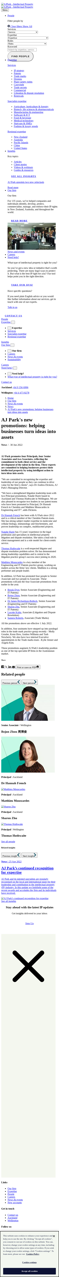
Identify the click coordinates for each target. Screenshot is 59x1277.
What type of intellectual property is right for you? (32, 376)
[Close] (54, 1236)
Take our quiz (22, 285)
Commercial (20, 90)
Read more (19, 221)
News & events (15, 356)
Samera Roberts (15, 618)
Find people (20, 56)
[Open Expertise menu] (13, 322)
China (17, 145)
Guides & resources (23, 170)
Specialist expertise (17, 101)
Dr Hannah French (10, 515)
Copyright (19, 84)
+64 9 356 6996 (20, 387)
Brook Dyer (13, 589)
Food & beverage (22, 117)
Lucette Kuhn (14, 612)
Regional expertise (17, 131)
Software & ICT (22, 115)
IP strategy (19, 70)
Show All (27, 26)
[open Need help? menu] (9, 373)
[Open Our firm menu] (12, 345)
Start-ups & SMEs (23, 123)
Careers (11, 254)
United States (20, 148)
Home (11, 398)
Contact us (13, 316)
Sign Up (29, 923)
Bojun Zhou (14, 595)
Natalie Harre (8, 532)
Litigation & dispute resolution (29, 93)
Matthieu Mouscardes (12, 562)
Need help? (13, 257)
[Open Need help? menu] (15, 368)
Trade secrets (20, 87)
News (10, 406)
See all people (8, 841)
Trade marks (20, 76)
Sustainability (14, 359)
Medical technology (24, 120)
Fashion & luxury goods (26, 126)
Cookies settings (29, 1262)
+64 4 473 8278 (21, 392)
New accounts (15, 1202)
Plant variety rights (23, 81)
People (11, 15)
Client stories (20, 164)
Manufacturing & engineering (28, 112)
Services (12, 29)
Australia (18, 139)
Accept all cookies (29, 1271)
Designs (18, 79)
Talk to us (12, 307)
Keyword (12, 46)
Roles (10, 40)
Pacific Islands (21, 142)
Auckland (12, 1217)
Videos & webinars (23, 167)
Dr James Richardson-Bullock (22, 601)
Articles (18, 161)
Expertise (12, 35)
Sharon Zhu (13, 606)
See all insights (23, 176)
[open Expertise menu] (9, 328)
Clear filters (16, 26)
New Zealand (20, 137)
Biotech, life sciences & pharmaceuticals (34, 109)
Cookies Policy (32, 1254)
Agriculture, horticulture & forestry (31, 106)
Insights (11, 151)
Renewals (19, 96)
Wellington (13, 1220)
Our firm (12, 190)
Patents (17, 73)
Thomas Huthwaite (10, 548)
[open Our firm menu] (9, 351)
